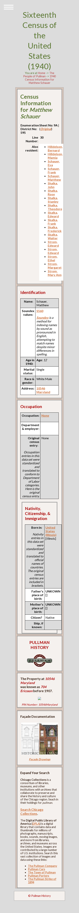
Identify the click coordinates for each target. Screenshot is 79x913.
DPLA (36, 823)
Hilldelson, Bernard (55, 148)
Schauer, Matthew (54, 177)
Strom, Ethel (53, 258)
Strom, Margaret (55, 265)
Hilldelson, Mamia (55, 155)
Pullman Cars (36, 869)
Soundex (42, 317)
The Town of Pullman (42, 872)
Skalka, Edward (53, 214)
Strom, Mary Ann (55, 273)
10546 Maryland (43, 390)
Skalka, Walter (53, 236)
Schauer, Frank (54, 170)
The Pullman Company (42, 866)
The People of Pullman (38, 74)
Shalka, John (53, 185)
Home (41, 73)
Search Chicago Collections (31, 812)
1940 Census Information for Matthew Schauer (40, 79)
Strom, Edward (53, 243)
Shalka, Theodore (55, 207)
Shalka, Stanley (53, 199)
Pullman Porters (38, 875)
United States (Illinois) (50, 531)
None (45, 415)
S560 (39, 311)
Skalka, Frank (53, 221)
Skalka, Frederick (55, 229)
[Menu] (8, 7)
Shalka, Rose (53, 192)
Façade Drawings (39, 759)
